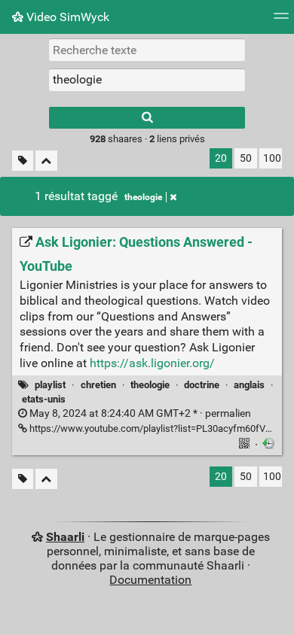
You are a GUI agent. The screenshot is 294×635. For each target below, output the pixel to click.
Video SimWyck (66, 17)
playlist (50, 384)
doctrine (201, 384)
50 (246, 158)
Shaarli (65, 537)
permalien (139, 413)
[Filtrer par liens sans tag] (22, 160)
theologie (143, 197)
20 (221, 158)
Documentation (150, 580)
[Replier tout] (46, 160)
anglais (249, 384)
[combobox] (147, 79)
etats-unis (44, 399)
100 (272, 158)
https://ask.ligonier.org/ (152, 363)
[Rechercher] (147, 118)
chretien (98, 384)
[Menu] (281, 21)
